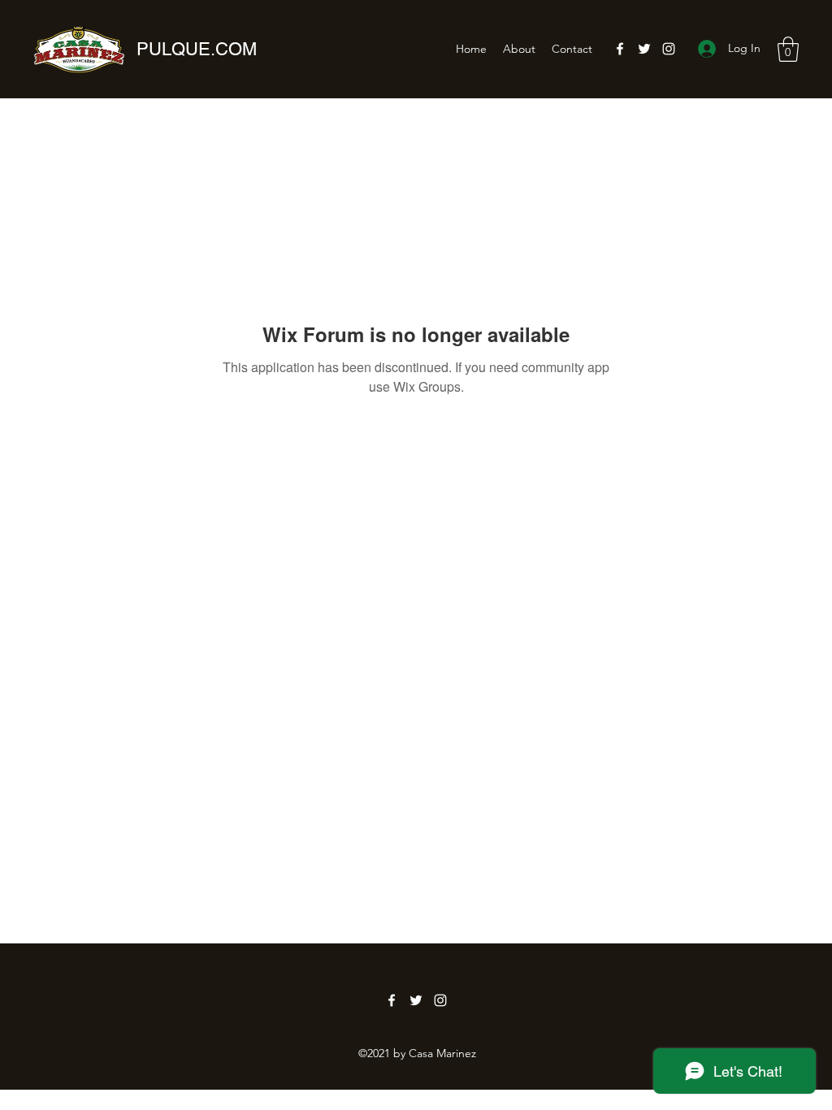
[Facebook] (620, 49)
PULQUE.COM (196, 49)
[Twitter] (644, 49)
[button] (788, 49)
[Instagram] (669, 49)
